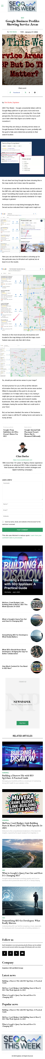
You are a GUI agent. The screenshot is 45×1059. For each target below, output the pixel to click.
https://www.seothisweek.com (22, 460)
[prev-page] (35, 549)
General (5, 772)
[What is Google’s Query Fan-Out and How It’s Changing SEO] (37, 620)
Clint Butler (13, 32)
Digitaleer (16, 102)
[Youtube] (22, 953)
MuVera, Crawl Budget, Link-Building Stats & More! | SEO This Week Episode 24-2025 (14, 605)
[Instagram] (10, 953)
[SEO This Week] (22, 1042)
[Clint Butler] (22, 447)
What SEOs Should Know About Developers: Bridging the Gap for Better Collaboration (15, 652)
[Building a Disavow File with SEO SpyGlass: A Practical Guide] (22, 570)
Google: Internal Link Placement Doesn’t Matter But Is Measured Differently (32, 433)
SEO (22, 18)
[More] (35, 92)
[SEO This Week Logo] (22, 6)
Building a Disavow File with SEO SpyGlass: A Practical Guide (21, 584)
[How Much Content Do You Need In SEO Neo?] (37, 667)
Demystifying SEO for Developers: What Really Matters (15, 636)
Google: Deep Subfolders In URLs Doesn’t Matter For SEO (10, 433)
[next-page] (39, 549)
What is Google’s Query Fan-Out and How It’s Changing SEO (14, 620)
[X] (16, 953)
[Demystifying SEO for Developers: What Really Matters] (37, 636)
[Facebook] (4, 953)
